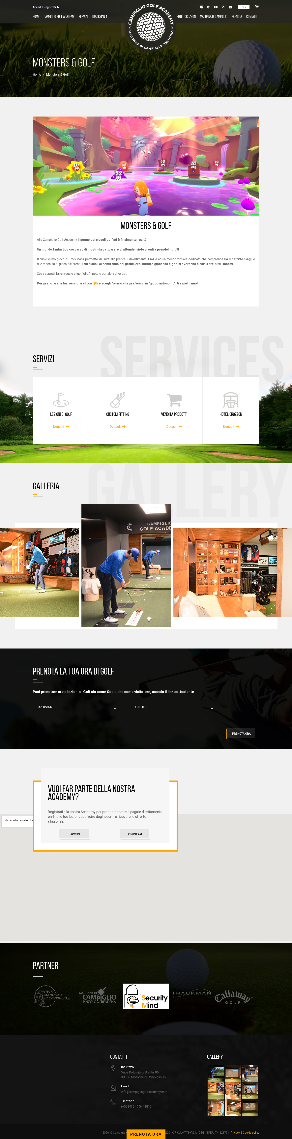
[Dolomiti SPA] (236, 993)
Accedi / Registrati (44, 7)
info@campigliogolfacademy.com (144, 1092)
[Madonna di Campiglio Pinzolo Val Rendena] (55, 996)
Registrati (135, 834)
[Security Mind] (100, 996)
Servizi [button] (83, 17)
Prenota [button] (237, 17)
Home (36, 17)
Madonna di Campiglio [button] (213, 17)
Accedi (75, 834)
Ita (243, 7)
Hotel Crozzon (186, 17)
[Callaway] (191, 996)
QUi (95, 283)
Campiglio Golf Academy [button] (59, 17)
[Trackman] (146, 993)
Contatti (251, 17)
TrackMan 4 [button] (99, 17)
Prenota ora (241, 733)
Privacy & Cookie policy (245, 1132)
